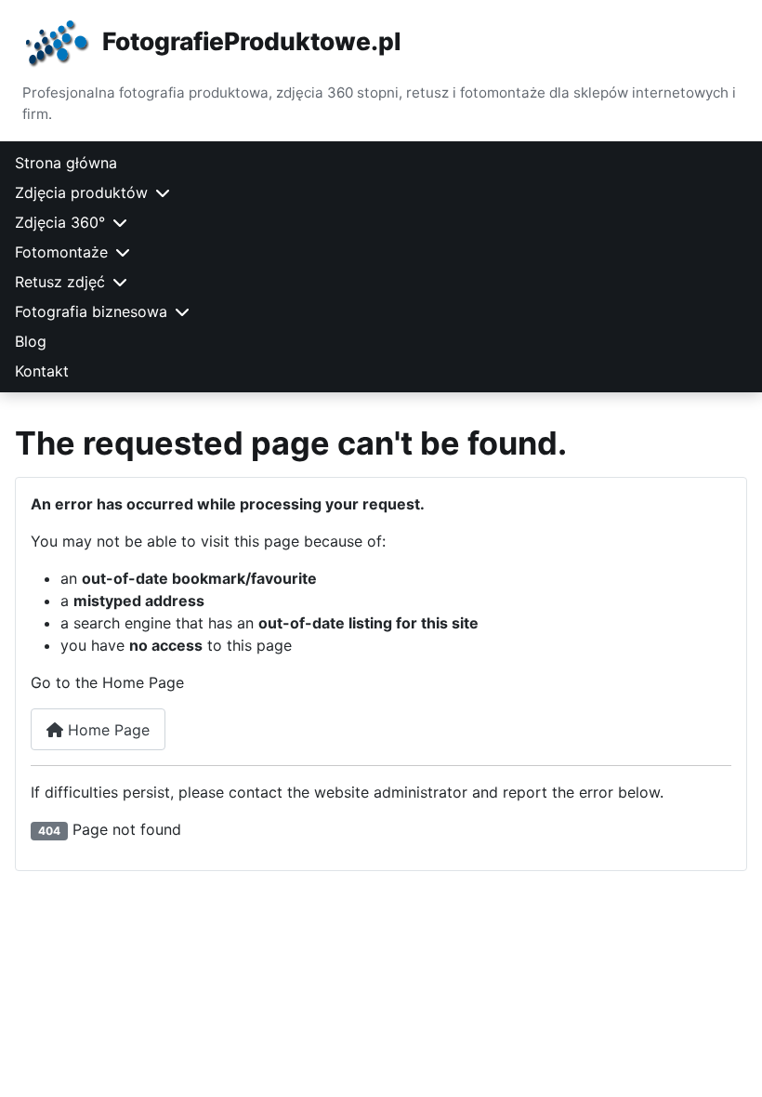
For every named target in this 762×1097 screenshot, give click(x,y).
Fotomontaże (61, 252)
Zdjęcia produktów (81, 192)
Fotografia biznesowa (91, 311)
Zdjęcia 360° (60, 222)
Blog (30, 341)
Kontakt (42, 371)
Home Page (106, 729)
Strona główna (66, 162)
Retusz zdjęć (60, 281)
